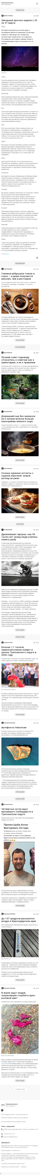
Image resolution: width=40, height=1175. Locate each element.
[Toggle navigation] (37, 3)
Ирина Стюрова (8, 15)
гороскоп (5, 254)
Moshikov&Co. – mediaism (19, 1167)
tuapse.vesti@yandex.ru (11, 1137)
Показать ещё (20, 1089)
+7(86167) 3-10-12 (9, 1134)
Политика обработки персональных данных (14, 1117)
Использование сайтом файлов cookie (13, 1121)
